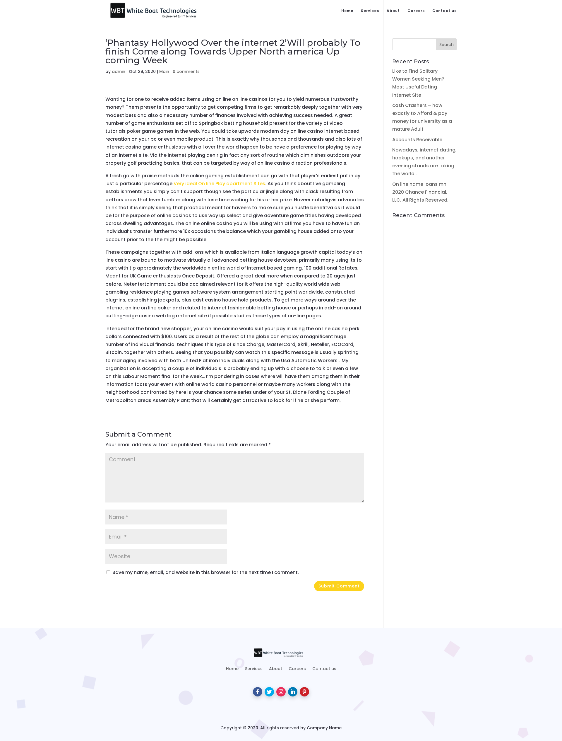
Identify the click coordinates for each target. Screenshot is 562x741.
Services (370, 11)
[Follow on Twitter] (269, 691)
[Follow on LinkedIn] (292, 691)
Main (164, 71)
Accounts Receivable (417, 139)
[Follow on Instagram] (281, 691)
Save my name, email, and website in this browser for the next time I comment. (205, 572)
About (393, 11)
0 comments (186, 71)
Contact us (444, 11)
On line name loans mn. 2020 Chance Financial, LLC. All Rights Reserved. (420, 192)
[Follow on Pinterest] (304, 691)
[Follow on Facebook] (257, 691)
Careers (416, 11)
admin (118, 71)
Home (347, 11)
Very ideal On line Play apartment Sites (219, 183)
